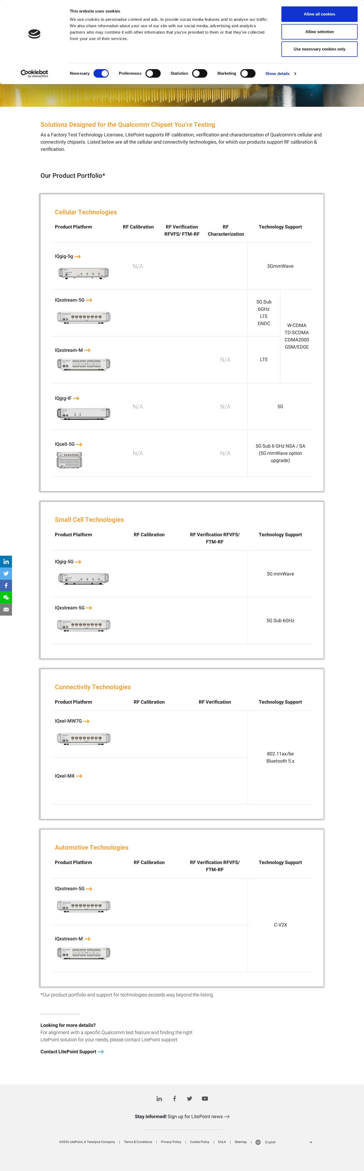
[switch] (153, 73)
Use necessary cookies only (319, 49)
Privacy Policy (171, 1142)
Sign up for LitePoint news (179, 1116)
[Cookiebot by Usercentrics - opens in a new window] (34, 74)
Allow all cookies (319, 14)
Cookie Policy (199, 1142)
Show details (277, 73)
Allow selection (319, 31)
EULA (222, 1142)
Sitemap (241, 1142)
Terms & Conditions (138, 1142)
